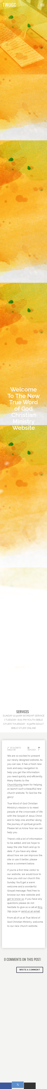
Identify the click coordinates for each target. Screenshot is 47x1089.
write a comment (29, 970)
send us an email (30, 911)
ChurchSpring (14, 784)
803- (40, 907)
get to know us (15, 899)
